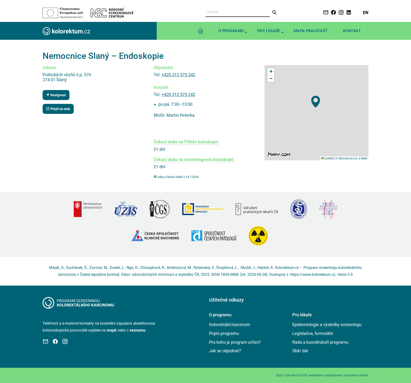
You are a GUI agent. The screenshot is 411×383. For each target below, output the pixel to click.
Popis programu (224, 333)
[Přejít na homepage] (66, 31)
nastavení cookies (356, 375)
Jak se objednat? (225, 350)
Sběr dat (300, 350)
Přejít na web (60, 109)
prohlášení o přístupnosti (325, 375)
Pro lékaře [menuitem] (268, 31)
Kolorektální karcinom (229, 324)
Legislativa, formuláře (312, 333)
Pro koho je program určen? (235, 342)
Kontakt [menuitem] (352, 31)
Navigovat (58, 95)
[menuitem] (200, 31)
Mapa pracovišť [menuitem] (311, 31)
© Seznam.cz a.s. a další (351, 158)
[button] (315, 101)
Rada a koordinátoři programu (320, 342)
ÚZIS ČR (301, 375)
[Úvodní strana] (78, 302)
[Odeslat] (274, 13)
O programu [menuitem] (231, 31)
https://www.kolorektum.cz (312, 274)
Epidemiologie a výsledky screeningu (327, 324)
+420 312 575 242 (178, 74)
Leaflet (328, 158)
